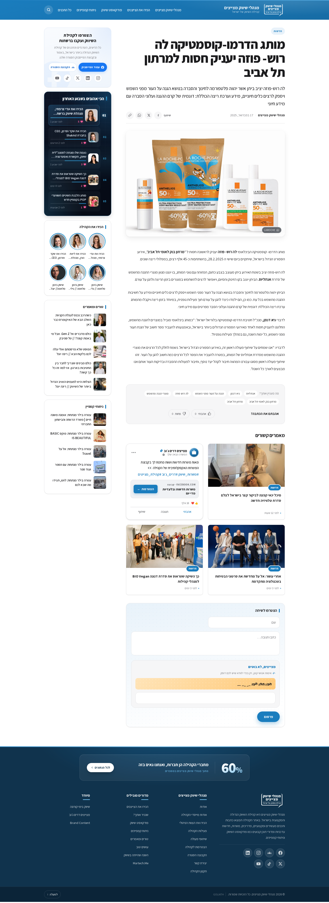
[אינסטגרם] (98, 78)
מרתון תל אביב (235, 401)
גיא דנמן (235, 393)
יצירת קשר (200, 863)
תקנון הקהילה (198, 871)
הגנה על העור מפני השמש (209, 393)
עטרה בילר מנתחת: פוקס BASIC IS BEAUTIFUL (70, 435)
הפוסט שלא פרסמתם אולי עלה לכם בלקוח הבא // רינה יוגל (72, 351)
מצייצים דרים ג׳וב (79, 814)
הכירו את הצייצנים (138, 9)
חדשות (278, 31)
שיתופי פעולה (199, 839)
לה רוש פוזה (181, 393)
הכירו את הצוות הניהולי (193, 823)
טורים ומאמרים (139, 839)
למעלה (52, 894)
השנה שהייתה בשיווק (136, 855)
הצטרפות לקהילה (196, 847)
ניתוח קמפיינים (86, 9)
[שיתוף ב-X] (148, 115)
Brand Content (80, 823)
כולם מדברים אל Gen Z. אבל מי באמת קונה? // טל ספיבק (71, 336)
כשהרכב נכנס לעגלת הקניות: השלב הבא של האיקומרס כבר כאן (72, 319)
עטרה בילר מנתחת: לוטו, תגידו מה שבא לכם (72, 482)
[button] (48, 9)
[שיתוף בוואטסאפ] (139, 115)
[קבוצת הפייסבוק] (269, 852)
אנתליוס (250, 393)
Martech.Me (140, 863)
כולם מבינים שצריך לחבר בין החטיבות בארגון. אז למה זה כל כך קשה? (71, 367)
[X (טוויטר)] (280, 863)
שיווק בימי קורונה (80, 806)
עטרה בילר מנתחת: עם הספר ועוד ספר (73, 466)
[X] (78, 78)
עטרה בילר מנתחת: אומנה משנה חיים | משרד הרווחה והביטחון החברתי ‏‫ (71, 419)
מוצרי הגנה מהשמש (158, 393)
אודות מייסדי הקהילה (194, 814)
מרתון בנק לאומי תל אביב (262, 401)
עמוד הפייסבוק (90, 67)
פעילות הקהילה (197, 831)
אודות (203, 806)
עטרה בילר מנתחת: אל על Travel (75, 451)
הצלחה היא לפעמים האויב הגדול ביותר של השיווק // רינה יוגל (70, 383)
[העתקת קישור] (130, 115)
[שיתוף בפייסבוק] (158, 115)
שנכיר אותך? (140, 814)
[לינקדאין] (88, 78)
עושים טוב (142, 847)
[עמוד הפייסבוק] (280, 852)
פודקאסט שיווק (111, 9)
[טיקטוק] (67, 78)
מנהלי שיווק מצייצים (241, 8)
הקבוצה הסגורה (60, 67)
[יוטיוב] (57, 78)
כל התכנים (64, 9)
